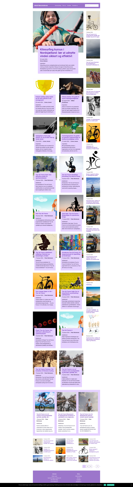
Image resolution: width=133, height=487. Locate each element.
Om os (64, 5)
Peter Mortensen (49, 180)
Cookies (69, 5)
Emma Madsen (44, 61)
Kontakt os (75, 5)
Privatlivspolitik (111, 484)
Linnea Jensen (48, 102)
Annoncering (58, 5)
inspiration (42, 63)
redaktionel (38, 182)
